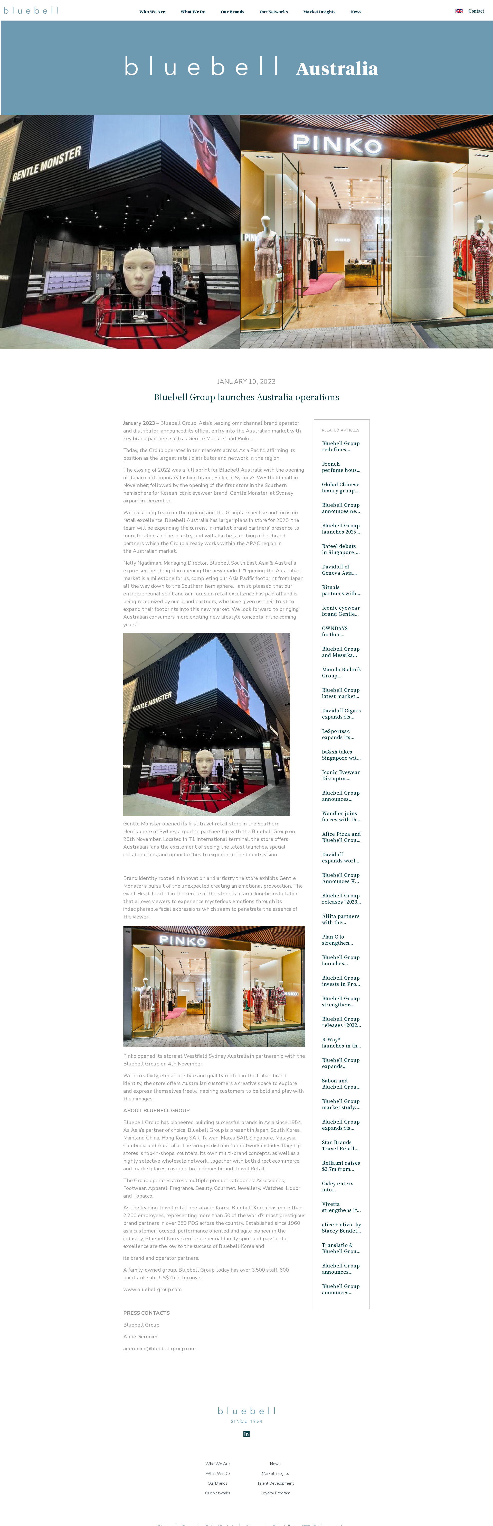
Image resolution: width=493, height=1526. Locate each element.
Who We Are (152, 11)
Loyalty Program (275, 1493)
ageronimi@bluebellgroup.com (159, 1348)
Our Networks (274, 11)
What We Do (193, 11)
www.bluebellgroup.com (152, 1289)
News (356, 11)
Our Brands (232, 11)
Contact (476, 10)
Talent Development (275, 1483)
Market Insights (319, 11)
